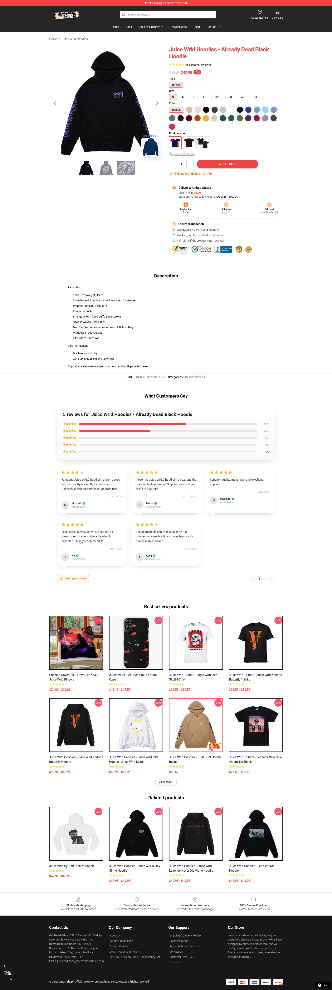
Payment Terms (178, 940)
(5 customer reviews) (198, 64)
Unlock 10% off (7, 973)
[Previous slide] (55, 103)
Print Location (177, 133)
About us (115, 935)
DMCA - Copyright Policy (124, 951)
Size (171, 90)
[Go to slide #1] (86, 168)
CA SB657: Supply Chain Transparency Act (135, 957)
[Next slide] (157, 103)
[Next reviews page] (271, 579)
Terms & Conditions (121, 940)
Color (172, 103)
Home (53, 39)
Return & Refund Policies (184, 946)
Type (172, 78)
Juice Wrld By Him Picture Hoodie (72, 866)
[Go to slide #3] (126, 168)
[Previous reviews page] (253, 579)
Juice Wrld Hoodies (75, 39)
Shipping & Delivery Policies (185, 935)
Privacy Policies (119, 946)
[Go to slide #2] (106, 168)
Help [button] (325, 985)
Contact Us (176, 951)
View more (166, 782)
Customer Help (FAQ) (182, 957)
